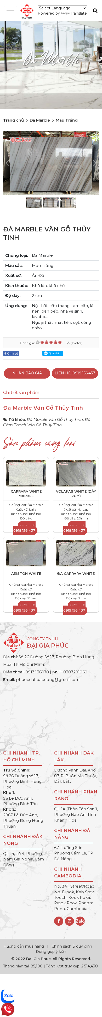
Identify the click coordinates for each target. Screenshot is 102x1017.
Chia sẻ (12, 353)
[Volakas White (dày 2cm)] (76, 472)
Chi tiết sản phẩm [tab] (21, 392)
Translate (79, 13)
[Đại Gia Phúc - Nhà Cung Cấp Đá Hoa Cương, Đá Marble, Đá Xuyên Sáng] (25, 11)
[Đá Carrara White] (76, 552)
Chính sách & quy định (72, 946)
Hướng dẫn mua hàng (24, 946)
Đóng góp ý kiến (51, 951)
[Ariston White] (26, 552)
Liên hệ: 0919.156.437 (75, 373)
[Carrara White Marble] (26, 472)
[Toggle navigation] (10, 10)
